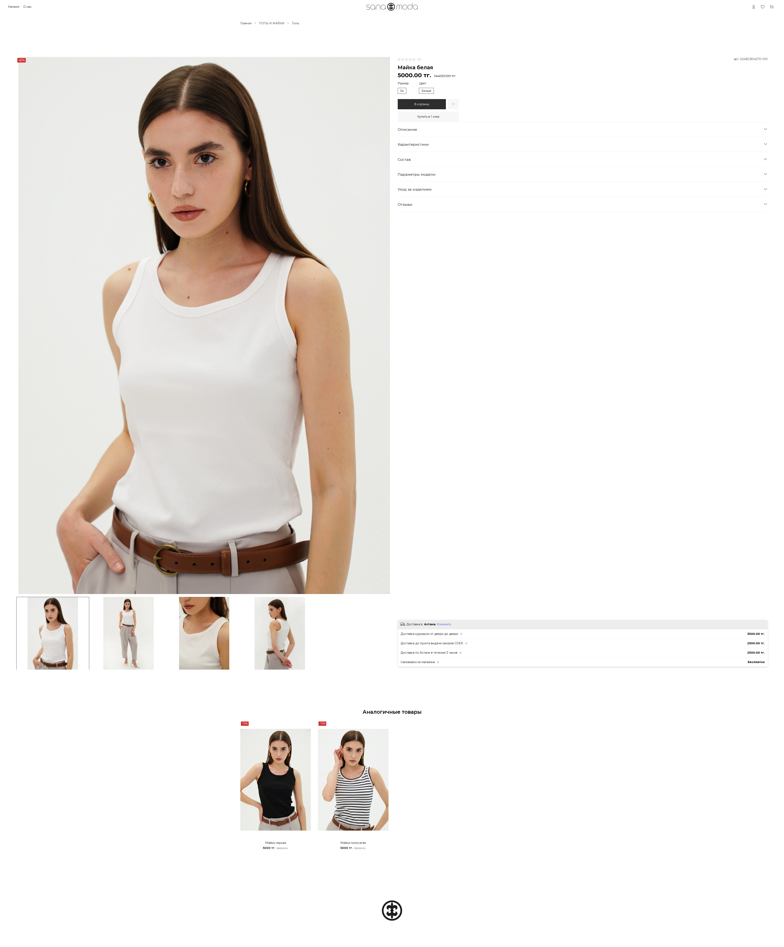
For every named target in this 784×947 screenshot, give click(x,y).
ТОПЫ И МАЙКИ (271, 23)
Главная (246, 23)
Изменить (444, 624)
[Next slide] (386, 325)
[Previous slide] (22, 325)
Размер (403, 83)
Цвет (422, 83)
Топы (295, 23)
